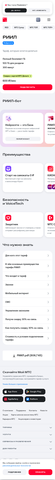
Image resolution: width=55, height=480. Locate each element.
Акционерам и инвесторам (29, 419)
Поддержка (21, 410)
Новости (43, 410)
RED (6, 27)
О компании (8, 410)
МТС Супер (19, 27)
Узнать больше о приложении (15, 384)
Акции (5, 415)
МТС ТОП (34, 27)
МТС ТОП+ (48, 27)
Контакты (33, 410)
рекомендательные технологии (17, 465)
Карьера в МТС (9, 419)
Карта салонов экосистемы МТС (24, 415)
